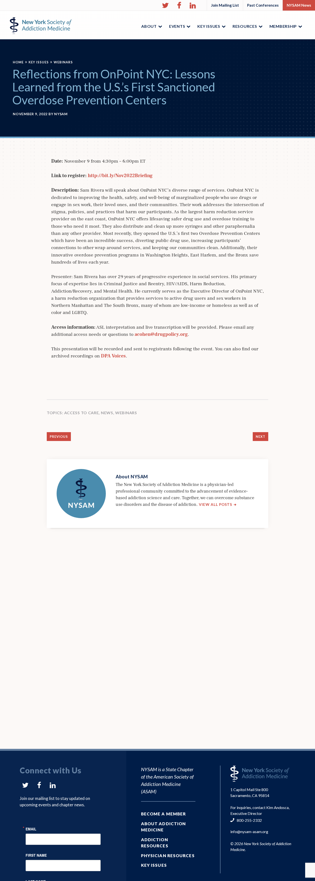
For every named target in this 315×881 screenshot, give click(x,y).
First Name (36, 855)
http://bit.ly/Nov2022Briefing (120, 175)
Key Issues (39, 62)
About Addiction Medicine (163, 827)
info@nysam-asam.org (249, 831)
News (107, 412)
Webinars (63, 62)
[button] (165, 5)
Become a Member (163, 813)
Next (260, 437)
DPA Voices (113, 356)
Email (31, 828)
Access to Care (81, 412)
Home (18, 62)
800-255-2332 (249, 820)
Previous (59, 437)
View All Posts (217, 504)
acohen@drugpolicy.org (161, 334)
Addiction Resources (154, 843)
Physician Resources (168, 855)
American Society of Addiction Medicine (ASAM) (167, 784)
